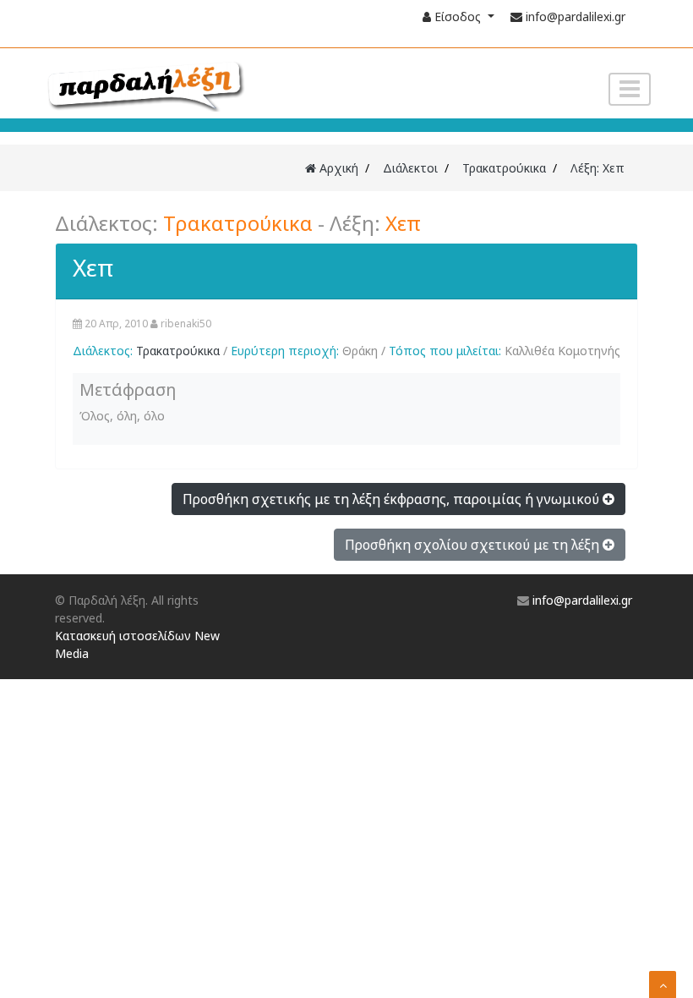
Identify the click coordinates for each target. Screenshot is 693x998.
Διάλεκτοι (410, 168)
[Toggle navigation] (629, 89)
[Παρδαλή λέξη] (178, 85)
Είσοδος (457, 16)
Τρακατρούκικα (504, 168)
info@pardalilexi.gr (575, 16)
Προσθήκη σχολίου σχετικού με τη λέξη (474, 544)
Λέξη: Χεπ (597, 168)
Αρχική (337, 168)
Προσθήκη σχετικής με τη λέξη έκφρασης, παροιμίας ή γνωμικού (393, 499)
